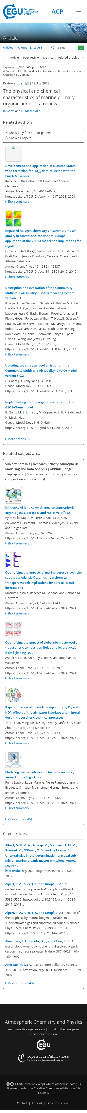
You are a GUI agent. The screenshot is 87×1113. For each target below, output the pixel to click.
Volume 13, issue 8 (29, 47)
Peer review (31, 57)
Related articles (68, 57)
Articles (8, 47)
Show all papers (20, 138)
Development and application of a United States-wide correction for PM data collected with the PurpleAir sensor (40, 171)
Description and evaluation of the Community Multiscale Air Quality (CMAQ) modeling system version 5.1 (39, 293)
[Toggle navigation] (78, 11)
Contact (22, 1103)
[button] (52, 47)
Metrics (48, 57)
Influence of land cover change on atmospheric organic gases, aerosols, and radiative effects (39, 510)
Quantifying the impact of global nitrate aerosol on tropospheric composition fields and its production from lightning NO (42, 647)
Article (14, 57)
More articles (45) (19, 819)
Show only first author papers (30, 133)
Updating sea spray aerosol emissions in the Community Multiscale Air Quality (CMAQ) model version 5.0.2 (41, 370)
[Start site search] (81, 48)
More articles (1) (18, 439)
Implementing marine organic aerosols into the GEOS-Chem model (39, 404)
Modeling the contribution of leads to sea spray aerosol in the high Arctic (39, 774)
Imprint (37, 1103)
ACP (57, 11)
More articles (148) (20, 983)
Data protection (57, 1103)
